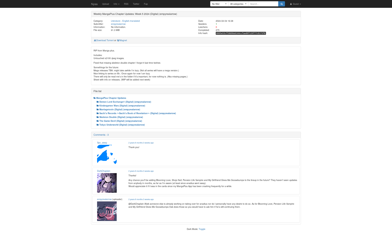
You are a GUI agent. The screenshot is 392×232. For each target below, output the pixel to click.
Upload (105, 3)
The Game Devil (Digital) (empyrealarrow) (120, 120)
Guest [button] (295, 3)
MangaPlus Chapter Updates (111, 97)
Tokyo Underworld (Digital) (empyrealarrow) (122, 124)
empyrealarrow (118, 23)
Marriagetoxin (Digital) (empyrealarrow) (119, 109)
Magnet (123, 40)
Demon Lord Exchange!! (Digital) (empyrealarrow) (125, 101)
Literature (115, 20)
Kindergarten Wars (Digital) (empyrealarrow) (122, 105)
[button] (219, 3)
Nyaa (94, 4)
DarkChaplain (103, 170)
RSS (126, 3)
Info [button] (116, 3)
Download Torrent (105, 40)
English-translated (131, 20)
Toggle (202, 228)
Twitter (136, 3)
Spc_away (102, 142)
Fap (146, 3)
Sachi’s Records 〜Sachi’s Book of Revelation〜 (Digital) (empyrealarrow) (137, 113)
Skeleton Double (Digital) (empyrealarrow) (121, 117)
